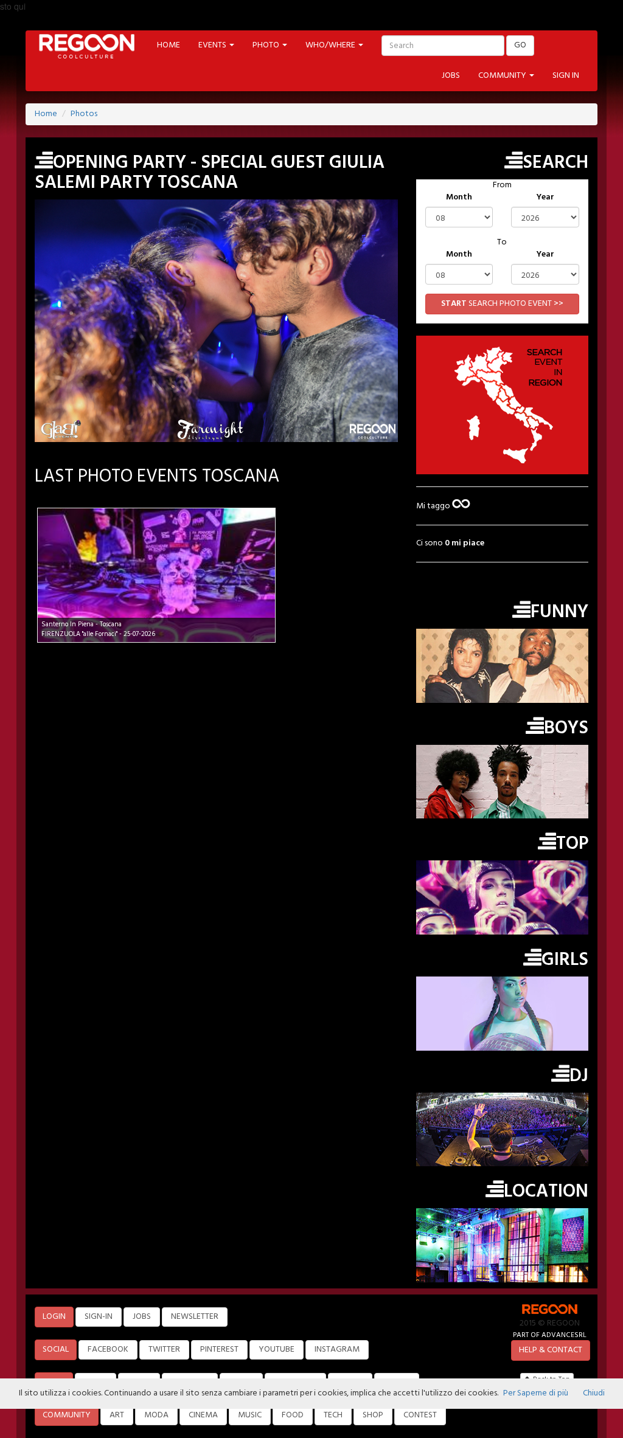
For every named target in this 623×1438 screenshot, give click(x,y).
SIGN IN (565, 76)
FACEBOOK (108, 1350)
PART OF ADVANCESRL (549, 1335)
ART (117, 1415)
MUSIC (250, 1415)
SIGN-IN (99, 1317)
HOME (168, 45)
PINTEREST (219, 1350)
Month (459, 198)
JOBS (451, 76)
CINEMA (203, 1415)
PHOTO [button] (266, 45)
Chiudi (594, 1393)
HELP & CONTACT (550, 1350)
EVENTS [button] (213, 45)
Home (46, 114)
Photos (84, 114)
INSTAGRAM (337, 1350)
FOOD (293, 1415)
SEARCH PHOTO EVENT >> (502, 304)
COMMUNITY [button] (503, 76)
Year (545, 198)
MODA (156, 1415)
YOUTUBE (276, 1350)
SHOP (373, 1415)
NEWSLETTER (194, 1317)
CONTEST (420, 1415)
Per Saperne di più (535, 1393)
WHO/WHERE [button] (331, 45)
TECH (333, 1415)
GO (520, 45)
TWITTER (164, 1350)
